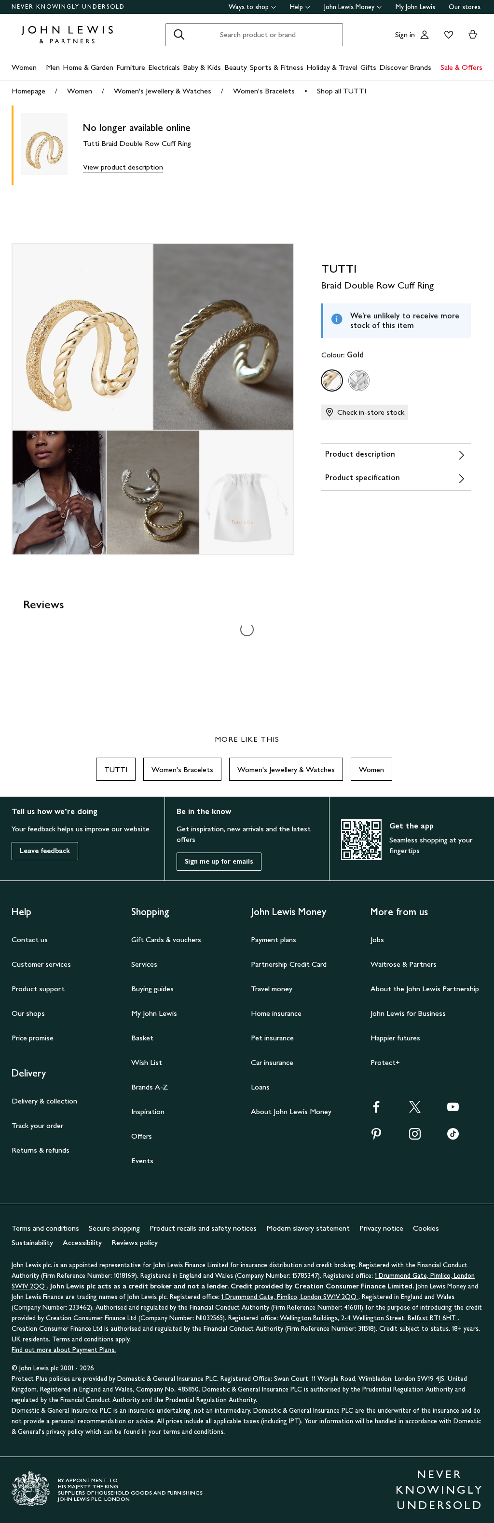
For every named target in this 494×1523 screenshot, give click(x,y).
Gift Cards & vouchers (166, 939)
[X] (415, 1110)
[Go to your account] (424, 34)
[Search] (179, 34)
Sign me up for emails (219, 861)
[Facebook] (376, 1110)
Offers (141, 1136)
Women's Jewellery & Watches (162, 90)
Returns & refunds (40, 1150)
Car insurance (272, 1062)
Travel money (271, 988)
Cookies (426, 1228)
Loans (260, 1086)
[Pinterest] (376, 1137)
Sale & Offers (461, 67)
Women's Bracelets (264, 90)
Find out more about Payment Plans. (64, 1350)
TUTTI (115, 769)
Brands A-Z (149, 1086)
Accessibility (82, 1242)
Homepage (28, 90)
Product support (38, 988)
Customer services (41, 964)
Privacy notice (381, 1228)
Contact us (30, 939)
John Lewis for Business (408, 1013)
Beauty (235, 67)
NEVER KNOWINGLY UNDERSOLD (68, 6)
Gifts (368, 67)
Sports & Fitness (276, 67)
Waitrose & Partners (403, 964)
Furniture (130, 67)
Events (142, 1160)
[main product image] (52, 145)
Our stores (464, 7)
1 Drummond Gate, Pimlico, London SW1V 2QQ (289, 1297)
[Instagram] (415, 1137)
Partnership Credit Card (289, 964)
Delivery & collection (44, 1100)
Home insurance (276, 1013)
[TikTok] (453, 1137)
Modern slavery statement (308, 1228)
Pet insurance (272, 1037)
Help (296, 7)
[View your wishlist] (446, 34)
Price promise (33, 1037)
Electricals (164, 67)
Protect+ (385, 1062)
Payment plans (273, 939)
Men (53, 67)
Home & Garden (88, 67)
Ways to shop (249, 7)
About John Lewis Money (291, 1111)
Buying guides (152, 988)
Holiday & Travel (331, 67)
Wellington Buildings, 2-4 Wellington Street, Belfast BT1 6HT (369, 1318)
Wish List (146, 1062)
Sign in (405, 34)
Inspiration (148, 1111)
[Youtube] (453, 1110)
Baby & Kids (202, 67)
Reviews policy (134, 1242)
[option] (332, 380)
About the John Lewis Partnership (424, 988)
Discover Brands (405, 67)
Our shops (28, 1013)
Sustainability (32, 1242)
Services (144, 964)
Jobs (377, 939)
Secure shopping (114, 1228)
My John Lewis (415, 7)
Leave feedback (45, 851)
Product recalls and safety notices (203, 1228)
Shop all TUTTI (341, 90)
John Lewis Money (349, 7)
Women (24, 67)
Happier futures (395, 1037)
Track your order (37, 1125)
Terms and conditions (45, 1228)
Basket (142, 1037)
